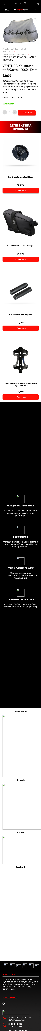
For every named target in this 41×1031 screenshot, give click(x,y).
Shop (23, 49)
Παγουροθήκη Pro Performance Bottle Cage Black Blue (20, 384)
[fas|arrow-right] (20, 521)
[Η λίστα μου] (25, 3)
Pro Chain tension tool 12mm (20, 177)
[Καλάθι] (36, 10)
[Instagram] (4, 1003)
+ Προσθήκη (26, 113)
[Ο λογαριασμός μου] (20, 3)
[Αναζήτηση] (3, 3)
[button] (38, 3)
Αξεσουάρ (8, 51)
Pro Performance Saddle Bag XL (20, 246)
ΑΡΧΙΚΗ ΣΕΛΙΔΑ (10, 49)
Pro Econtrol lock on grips (20, 315)
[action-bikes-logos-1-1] (20, 10)
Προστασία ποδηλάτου (15, 54)
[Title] (16, 3)
